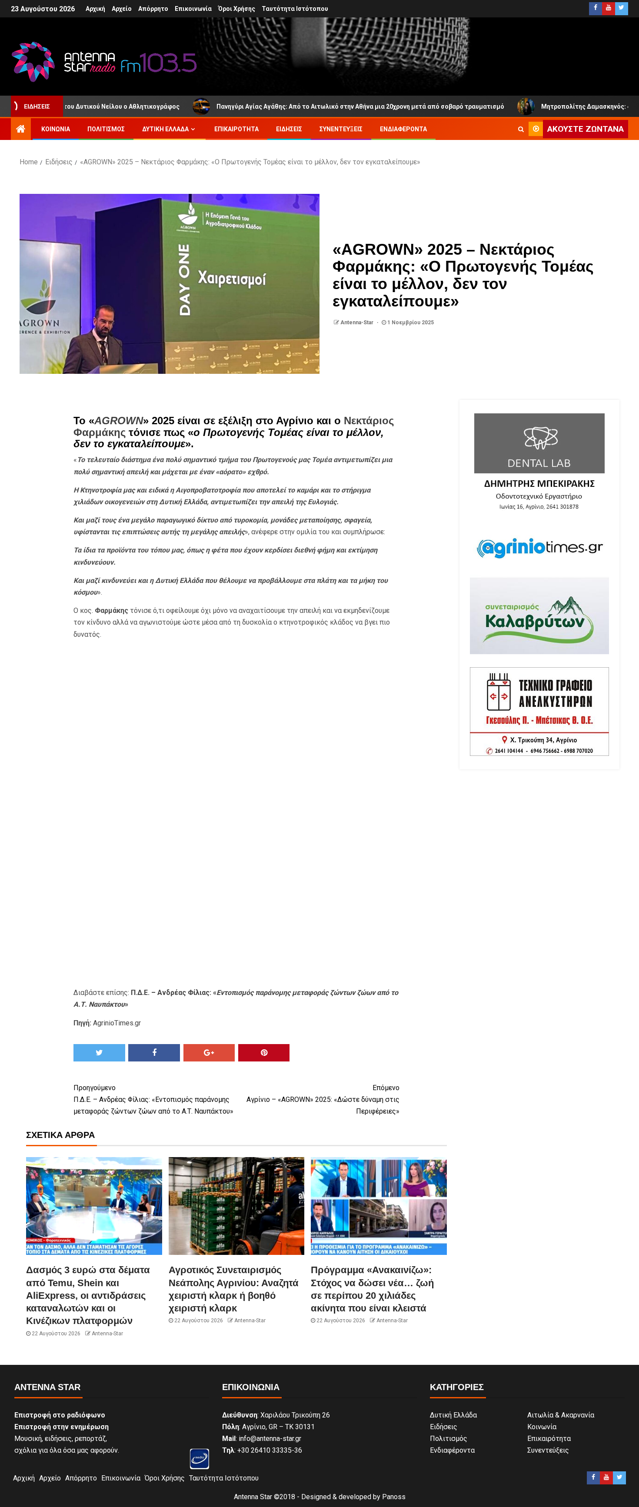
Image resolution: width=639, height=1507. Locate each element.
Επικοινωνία (193, 8)
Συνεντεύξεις (341, 129)
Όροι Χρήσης (236, 8)
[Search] (521, 129)
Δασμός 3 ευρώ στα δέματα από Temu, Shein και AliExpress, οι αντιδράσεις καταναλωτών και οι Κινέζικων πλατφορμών (88, 1295)
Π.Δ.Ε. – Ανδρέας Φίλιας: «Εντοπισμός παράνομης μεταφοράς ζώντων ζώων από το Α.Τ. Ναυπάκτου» (153, 1099)
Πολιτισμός (106, 129)
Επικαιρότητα (236, 129)
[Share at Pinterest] (264, 1052)
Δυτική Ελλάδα (165, 129)
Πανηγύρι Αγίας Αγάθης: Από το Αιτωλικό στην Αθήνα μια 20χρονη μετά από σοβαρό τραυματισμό (298, 106)
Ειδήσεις (289, 129)
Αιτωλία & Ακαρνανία (560, 1415)
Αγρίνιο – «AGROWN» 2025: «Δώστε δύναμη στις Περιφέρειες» (322, 1099)
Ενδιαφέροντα (403, 129)
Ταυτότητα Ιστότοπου (295, 8)
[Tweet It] (99, 1052)
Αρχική (95, 8)
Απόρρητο (153, 8)
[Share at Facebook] (154, 1052)
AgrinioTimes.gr (117, 1023)
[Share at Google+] (209, 1052)
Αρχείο (122, 8)
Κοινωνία (55, 129)
